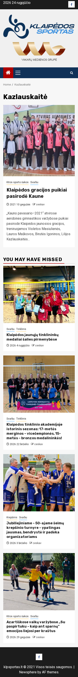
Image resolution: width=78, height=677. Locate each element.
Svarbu (34, 182)
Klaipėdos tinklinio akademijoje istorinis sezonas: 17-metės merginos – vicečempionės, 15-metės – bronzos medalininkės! (34, 431)
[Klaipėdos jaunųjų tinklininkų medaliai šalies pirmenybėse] (39, 294)
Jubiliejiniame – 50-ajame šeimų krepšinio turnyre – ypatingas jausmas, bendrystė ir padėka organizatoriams (35, 530)
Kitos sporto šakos (17, 182)
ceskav (40, 204)
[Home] (8, 73)
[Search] (71, 73)
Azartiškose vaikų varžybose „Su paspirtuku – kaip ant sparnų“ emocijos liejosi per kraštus (35, 626)
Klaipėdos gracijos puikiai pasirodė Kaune (36, 193)
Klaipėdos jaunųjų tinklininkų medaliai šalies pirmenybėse (32, 337)
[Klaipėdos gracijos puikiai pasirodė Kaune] (39, 140)
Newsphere (28, 672)
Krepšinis (11, 517)
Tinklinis (21, 329)
